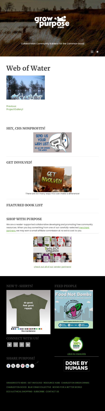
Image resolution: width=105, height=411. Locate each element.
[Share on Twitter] (13, 366)
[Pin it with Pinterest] (23, 366)
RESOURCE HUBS (52, 382)
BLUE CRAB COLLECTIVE (39, 387)
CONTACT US (52, 391)
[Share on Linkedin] (27, 366)
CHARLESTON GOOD (16, 387)
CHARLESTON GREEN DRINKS (75, 382)
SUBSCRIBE (39, 391)
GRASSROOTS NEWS (16, 382)
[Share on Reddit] (18, 366)
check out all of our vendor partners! (52, 266)
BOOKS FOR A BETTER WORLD (67, 387)
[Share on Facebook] (8, 366)
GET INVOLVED (35, 382)
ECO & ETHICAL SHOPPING (19, 391)
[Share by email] (32, 366)
